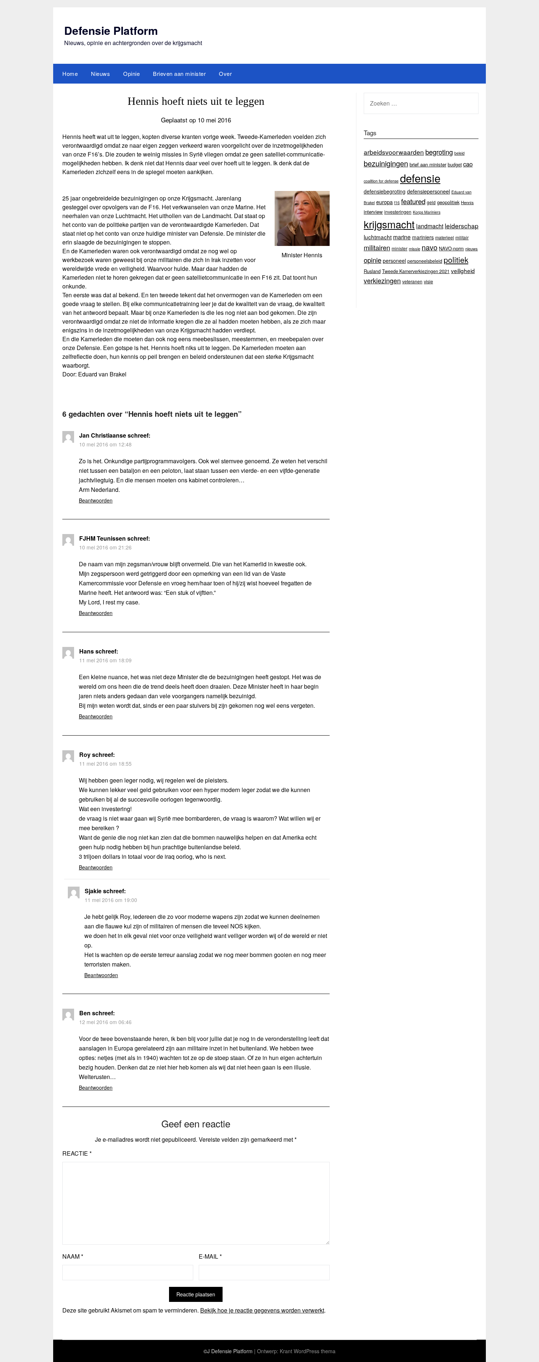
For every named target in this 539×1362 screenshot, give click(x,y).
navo (429, 247)
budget (455, 164)
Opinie (131, 73)
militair (462, 237)
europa (384, 202)
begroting (439, 152)
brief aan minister (428, 164)
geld (431, 202)
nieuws (471, 248)
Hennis (467, 202)
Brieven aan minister (179, 73)
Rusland (372, 271)
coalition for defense (381, 181)
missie (414, 248)
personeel (394, 260)
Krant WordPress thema (308, 1351)
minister (399, 248)
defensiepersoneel (428, 191)
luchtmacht (378, 237)
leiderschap (461, 225)
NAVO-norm (451, 248)
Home (70, 73)
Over (225, 73)
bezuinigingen (386, 163)
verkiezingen (382, 280)
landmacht (429, 226)
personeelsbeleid (424, 261)
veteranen (412, 281)
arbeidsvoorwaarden (394, 152)
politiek (456, 259)
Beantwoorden (96, 500)
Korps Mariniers (426, 212)
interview (373, 211)
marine (402, 237)
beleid (459, 153)
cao (468, 163)
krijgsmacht (389, 224)
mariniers (423, 237)
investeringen (397, 212)
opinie (372, 260)
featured (413, 201)
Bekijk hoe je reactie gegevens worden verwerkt (262, 1310)
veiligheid (463, 270)
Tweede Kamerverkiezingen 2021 (416, 271)
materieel (444, 237)
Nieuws (100, 73)
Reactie (77, 1153)
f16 (397, 202)
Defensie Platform (111, 30)
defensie (420, 177)
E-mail (210, 1256)
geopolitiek (448, 202)
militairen (377, 247)
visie (428, 281)
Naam (72, 1256)
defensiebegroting (385, 191)
